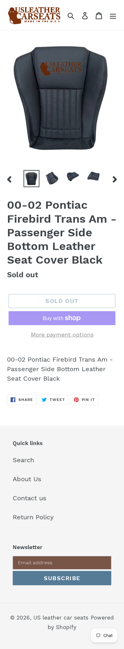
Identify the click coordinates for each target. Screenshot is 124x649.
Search (23, 460)
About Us (27, 479)
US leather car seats (60, 617)
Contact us (29, 498)
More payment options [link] (62, 334)
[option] (31, 178)
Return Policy (33, 517)
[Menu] (113, 15)
